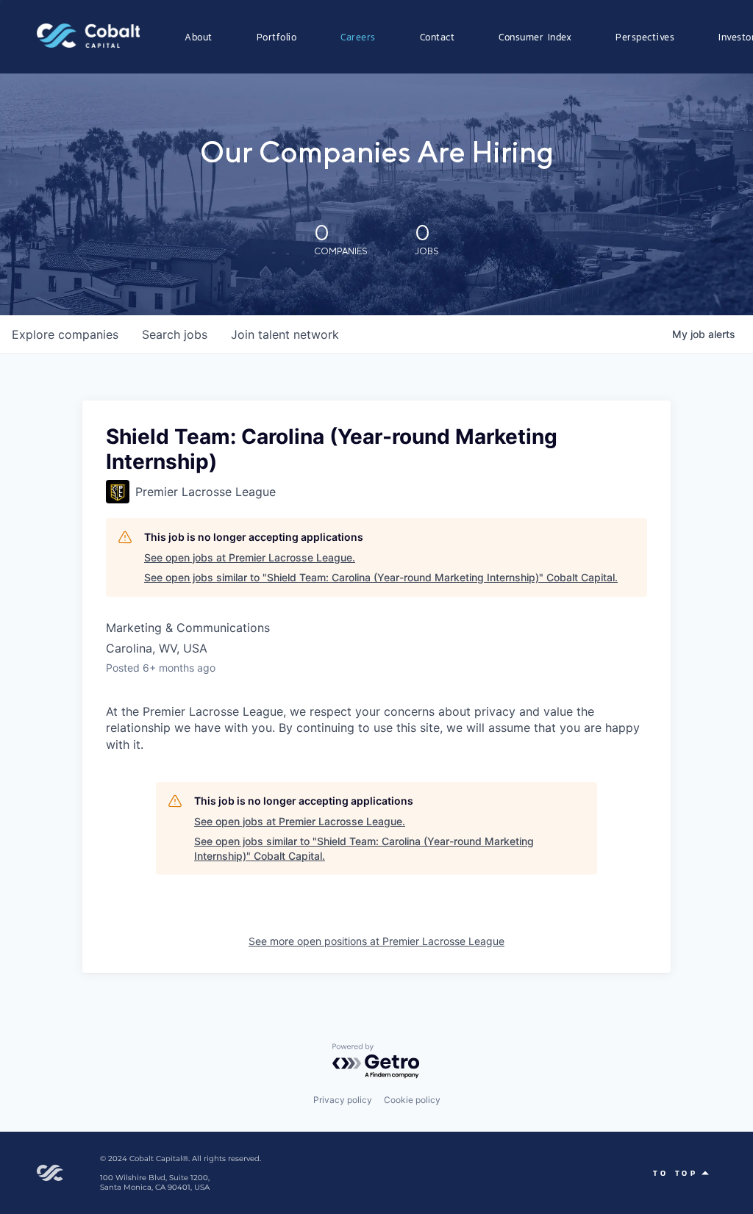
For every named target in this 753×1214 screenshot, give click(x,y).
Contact (437, 36)
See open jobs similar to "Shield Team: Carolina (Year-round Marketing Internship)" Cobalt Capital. (381, 577)
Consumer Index (535, 36)
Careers (358, 36)
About (199, 36)
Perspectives (644, 36)
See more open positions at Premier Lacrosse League (376, 941)
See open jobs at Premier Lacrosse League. (249, 557)
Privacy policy (342, 1099)
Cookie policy (412, 1099)
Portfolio (277, 36)
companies (65, 334)
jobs (174, 334)
